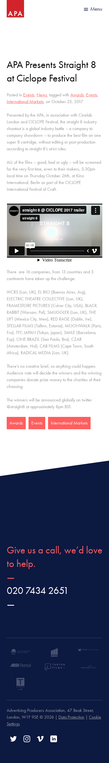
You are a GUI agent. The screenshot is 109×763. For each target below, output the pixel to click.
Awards (77, 95)
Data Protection (71, 717)
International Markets (25, 102)
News (42, 95)
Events (28, 95)
